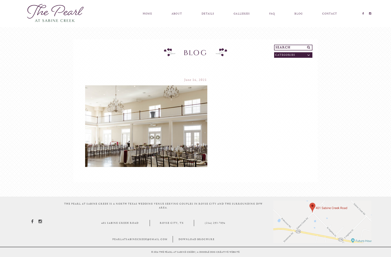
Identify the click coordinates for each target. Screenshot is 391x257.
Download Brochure (197, 239)
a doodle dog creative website (218, 252)
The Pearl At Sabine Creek (55, 13)
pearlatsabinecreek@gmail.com (140, 239)
